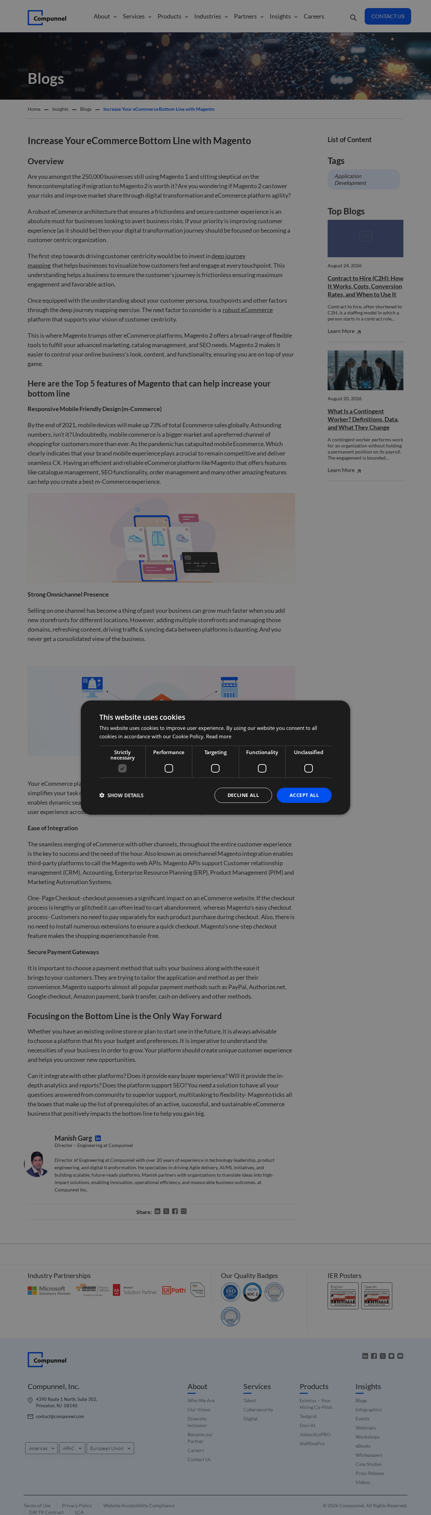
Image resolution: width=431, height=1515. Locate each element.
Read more (218, 736)
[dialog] (215, 758)
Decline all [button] (243, 795)
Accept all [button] (304, 795)
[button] (121, 795)
